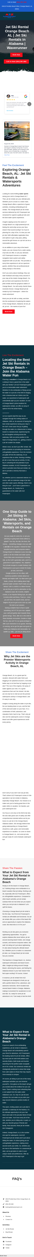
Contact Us (9, 1219)
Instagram (8, 1244)
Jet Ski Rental (10, 1229)
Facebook (8, 1241)
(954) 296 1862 (22, 2)
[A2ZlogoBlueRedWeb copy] (9, 14)
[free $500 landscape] (17, 75)
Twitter (7, 1248)
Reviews (8, 1216)
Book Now (3, 1256)
